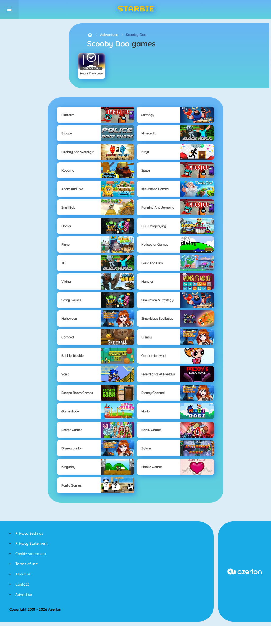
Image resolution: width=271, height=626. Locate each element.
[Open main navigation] (9, 9)
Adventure (109, 34)
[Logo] (135, 9)
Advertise (23, 594)
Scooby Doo (136, 34)
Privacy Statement (31, 543)
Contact (22, 584)
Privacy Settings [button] (29, 533)
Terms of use (26, 563)
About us (23, 574)
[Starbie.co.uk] (90, 35)
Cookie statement (30, 553)
